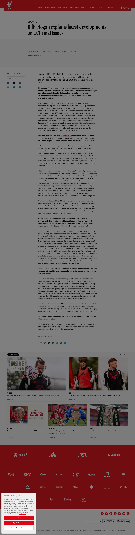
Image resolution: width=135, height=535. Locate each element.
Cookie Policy (22, 514)
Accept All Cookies (19, 518)
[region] (18, 513)
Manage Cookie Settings (18, 527)
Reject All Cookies (19, 523)
